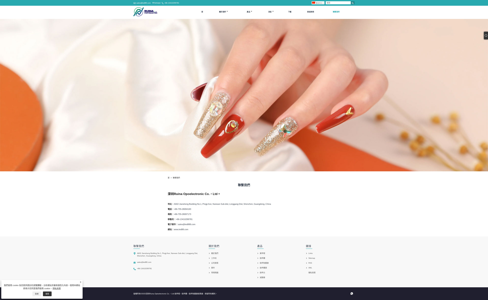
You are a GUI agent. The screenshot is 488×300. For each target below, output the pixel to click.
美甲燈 (262, 253)
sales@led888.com (186, 224)
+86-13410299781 (171, 3)
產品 (248, 12)
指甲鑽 (262, 258)
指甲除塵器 (264, 263)
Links (310, 253)
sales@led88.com (143, 3)
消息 (270, 12)
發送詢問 (310, 12)
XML (310, 268)
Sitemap (311, 258)
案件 (213, 268)
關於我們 (222, 12)
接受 (47, 294)
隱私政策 (57, 288)
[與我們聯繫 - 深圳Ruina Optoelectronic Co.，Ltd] (145, 12)
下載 (290, 12)
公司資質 (214, 263)
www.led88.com (181, 229)
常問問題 (214, 273)
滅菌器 (262, 277)
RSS (310, 263)
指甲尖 (262, 273)
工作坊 (214, 258)
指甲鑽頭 (263, 268)
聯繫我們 (336, 12)
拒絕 (37, 294)
